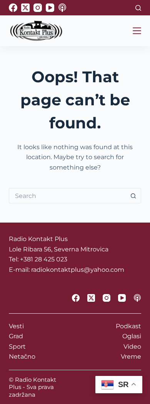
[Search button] (133, 195)
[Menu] (137, 31)
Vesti (16, 326)
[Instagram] (37, 7)
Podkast (128, 326)
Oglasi (131, 336)
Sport (17, 346)
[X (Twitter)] (25, 7)
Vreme (131, 356)
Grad (16, 336)
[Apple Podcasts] (62, 7)
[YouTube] (50, 7)
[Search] (138, 8)
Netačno (22, 356)
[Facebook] (13, 7)
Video (132, 346)
